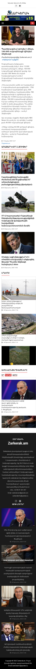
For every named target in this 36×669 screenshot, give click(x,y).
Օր (3, 375)
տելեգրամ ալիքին (10, 60)
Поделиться (6, 143)
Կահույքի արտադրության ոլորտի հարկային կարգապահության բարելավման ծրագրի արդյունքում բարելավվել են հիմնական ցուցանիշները (18, 573)
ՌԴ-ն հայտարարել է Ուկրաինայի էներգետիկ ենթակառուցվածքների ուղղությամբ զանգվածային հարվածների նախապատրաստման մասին (18, 221)
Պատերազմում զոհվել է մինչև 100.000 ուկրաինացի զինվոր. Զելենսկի (18, 51)
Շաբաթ (8, 375)
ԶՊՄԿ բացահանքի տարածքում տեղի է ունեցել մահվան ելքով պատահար (13, 338)
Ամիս (14, 375)
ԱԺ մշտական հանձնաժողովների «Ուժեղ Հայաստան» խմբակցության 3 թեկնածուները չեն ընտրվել (18, 647)
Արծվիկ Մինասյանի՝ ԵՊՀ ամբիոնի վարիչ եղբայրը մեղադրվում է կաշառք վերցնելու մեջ (18, 613)
